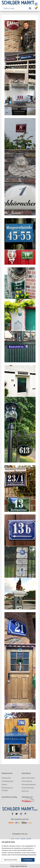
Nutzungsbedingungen (29, 784)
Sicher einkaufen (27, 781)
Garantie (4, 784)
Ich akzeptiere (27, 860)
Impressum (25, 791)
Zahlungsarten (6, 778)
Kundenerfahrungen (28, 788)
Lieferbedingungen (7, 781)
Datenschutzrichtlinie (10, 860)
